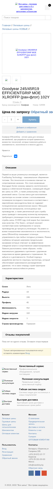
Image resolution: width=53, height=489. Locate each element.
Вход (27, 353)
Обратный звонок (10, 458)
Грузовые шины (9, 421)
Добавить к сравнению (26, 132)
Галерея (32, 436)
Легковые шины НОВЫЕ (15, 29)
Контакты (33, 433)
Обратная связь (36, 468)
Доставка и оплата (37, 427)
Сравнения (7, 455)
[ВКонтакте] (15, 156)
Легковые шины (21, 25)
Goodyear (25, 105)
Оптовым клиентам (10, 433)
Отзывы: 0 (17, 102)
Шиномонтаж (8, 430)
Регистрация (7, 452)
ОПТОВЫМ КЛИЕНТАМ (39, 440)
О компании (34, 418)
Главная (6, 25)
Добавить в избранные (26, 127)
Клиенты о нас (35, 430)
